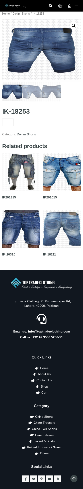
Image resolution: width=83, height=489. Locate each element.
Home (6, 13)
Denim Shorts (21, 13)
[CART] (60, 5)
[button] (50, 5)
